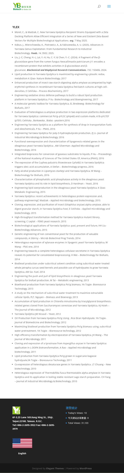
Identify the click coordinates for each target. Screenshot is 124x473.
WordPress (86, 468)
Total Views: (74, 422)
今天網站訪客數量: (77, 417)
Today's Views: (76, 412)
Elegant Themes (55, 468)
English (22, 453)
